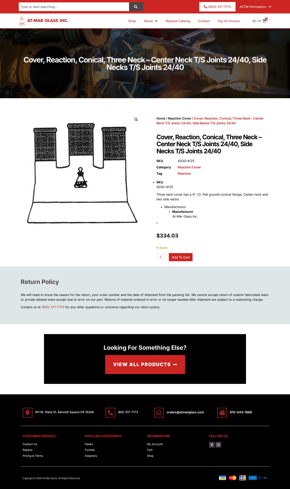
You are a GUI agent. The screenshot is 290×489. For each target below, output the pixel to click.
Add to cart (181, 257)
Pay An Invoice (229, 21)
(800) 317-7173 (52, 307)
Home (160, 118)
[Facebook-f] (212, 445)
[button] (136, 119)
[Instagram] (218, 445)
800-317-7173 (128, 412)
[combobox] (74, 6)
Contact (204, 21)
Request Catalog (178, 21)
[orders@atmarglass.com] (159, 412)
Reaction (184, 173)
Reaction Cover (179, 118)
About (148, 21)
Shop (132, 21)
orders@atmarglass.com (185, 412)
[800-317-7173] (110, 412)
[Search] (136, 6)
